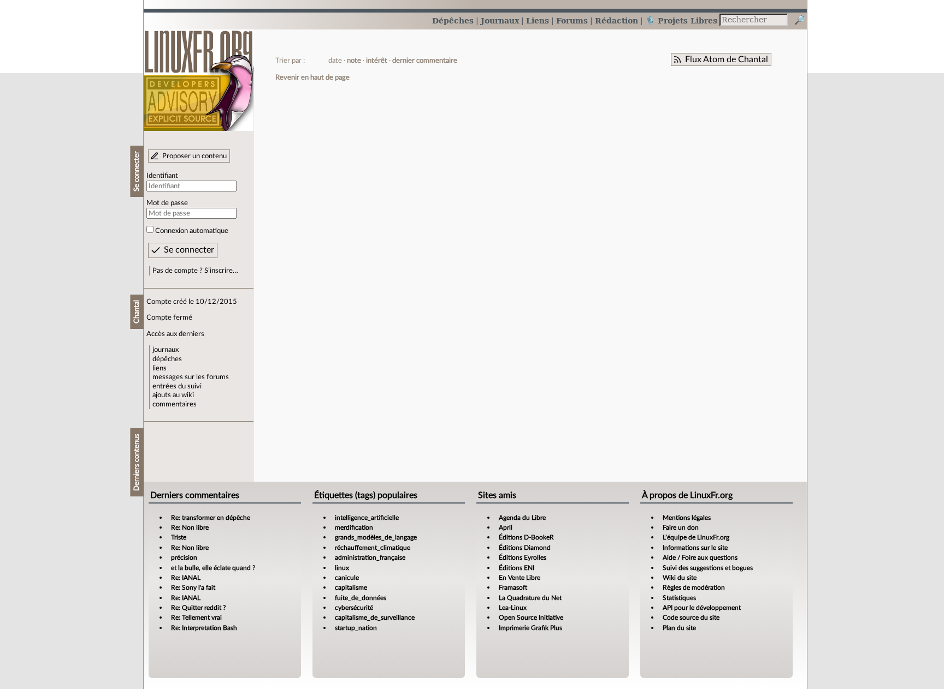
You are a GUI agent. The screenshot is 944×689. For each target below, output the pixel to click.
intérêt (376, 60)
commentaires (174, 404)
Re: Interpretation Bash (204, 628)
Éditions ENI (516, 568)
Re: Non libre (190, 527)
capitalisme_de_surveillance (375, 617)
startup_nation (356, 628)
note (354, 60)
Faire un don (681, 527)
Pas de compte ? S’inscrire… (195, 270)
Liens (537, 20)
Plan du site (679, 628)
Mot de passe (167, 203)
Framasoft (513, 587)
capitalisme (351, 587)
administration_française (370, 557)
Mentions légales (687, 517)
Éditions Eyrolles (522, 557)
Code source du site (691, 617)
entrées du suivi (177, 386)
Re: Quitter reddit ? (198, 607)
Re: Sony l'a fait (193, 587)
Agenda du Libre (522, 517)
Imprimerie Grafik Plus (530, 628)
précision (184, 557)
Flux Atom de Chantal (726, 59)
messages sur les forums (190, 377)
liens (159, 368)
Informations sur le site (695, 547)
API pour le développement (702, 607)
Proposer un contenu (194, 156)
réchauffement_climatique (372, 547)
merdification (354, 527)
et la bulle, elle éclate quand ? (213, 568)
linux (342, 568)
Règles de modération (694, 587)
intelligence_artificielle (367, 517)
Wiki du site (680, 577)
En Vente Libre (519, 577)
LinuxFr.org (198, 75)
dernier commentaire (424, 60)
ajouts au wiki (173, 395)
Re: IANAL (185, 577)
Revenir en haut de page (312, 77)
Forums (572, 20)
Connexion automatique (191, 230)
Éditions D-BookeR (526, 537)
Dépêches (453, 20)
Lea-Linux (513, 607)
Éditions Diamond (525, 547)
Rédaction (616, 20)
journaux (165, 349)
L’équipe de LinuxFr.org (696, 537)
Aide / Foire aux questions (700, 557)
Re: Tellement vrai (196, 617)
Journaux (500, 20)
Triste (178, 537)
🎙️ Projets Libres (681, 20)
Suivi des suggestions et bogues (708, 568)
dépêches (167, 359)
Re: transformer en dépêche (210, 517)
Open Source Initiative (531, 617)
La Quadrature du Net (530, 598)
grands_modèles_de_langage (376, 537)
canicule (347, 577)
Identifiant (162, 175)
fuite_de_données (360, 598)
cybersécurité (354, 607)
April (505, 527)
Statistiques (679, 598)
